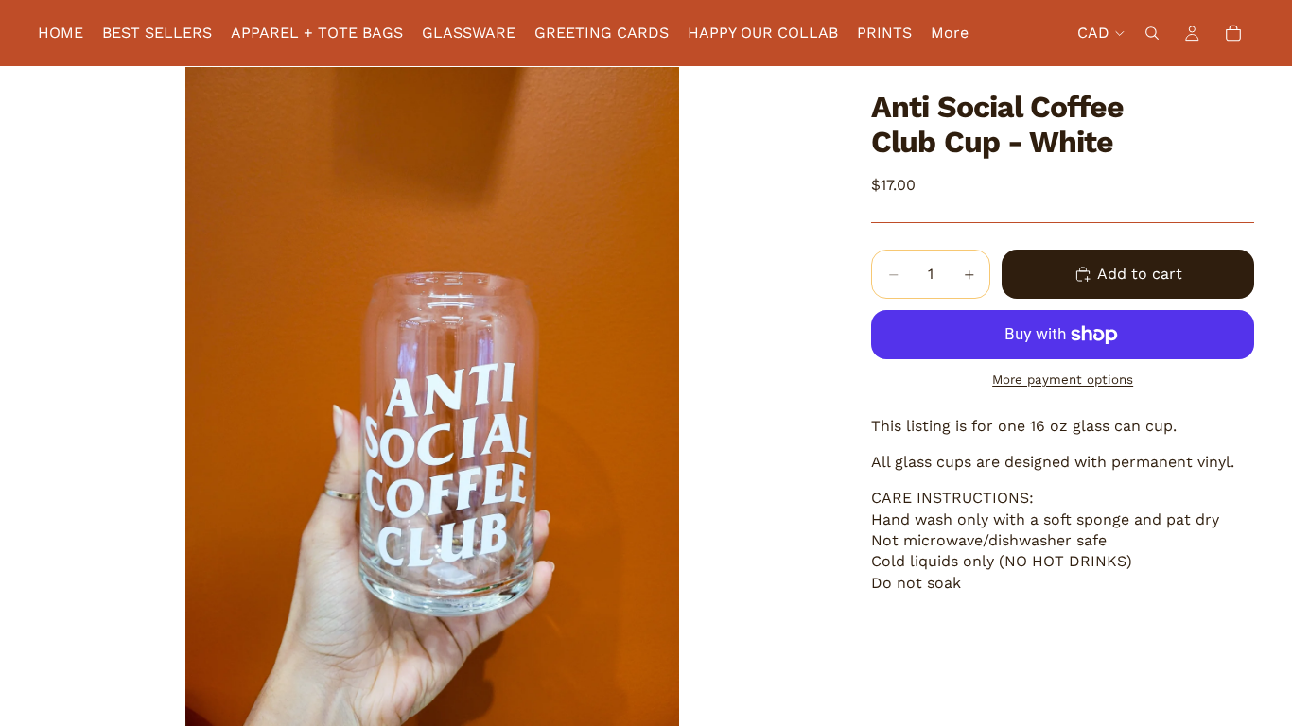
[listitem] (949, 33)
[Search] (1152, 33)
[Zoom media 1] (432, 396)
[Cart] (1233, 33)
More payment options (1062, 379)
